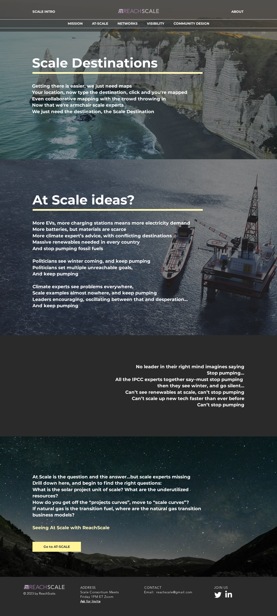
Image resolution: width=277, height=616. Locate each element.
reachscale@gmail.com (174, 592)
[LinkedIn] (228, 594)
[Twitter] (218, 594)
